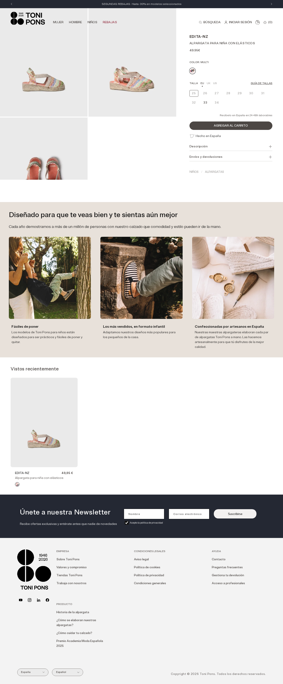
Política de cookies (147, 567)
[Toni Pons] (28, 18)
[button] (210, 22)
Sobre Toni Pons (68, 559)
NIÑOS (194, 172)
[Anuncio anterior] (11, 4)
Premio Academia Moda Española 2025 (79, 643)
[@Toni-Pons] (20, 600)
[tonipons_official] (29, 600)
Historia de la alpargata (72, 612)
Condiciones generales (150, 583)
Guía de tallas (261, 83)
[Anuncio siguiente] (271, 4)
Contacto (219, 559)
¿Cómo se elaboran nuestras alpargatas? (76, 622)
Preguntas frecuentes (227, 567)
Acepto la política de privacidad (146, 522)
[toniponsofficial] (47, 600)
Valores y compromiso (71, 567)
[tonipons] (38, 600)
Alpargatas (214, 172)
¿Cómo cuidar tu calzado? (74, 633)
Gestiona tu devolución (228, 575)
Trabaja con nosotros (71, 583)
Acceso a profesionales (228, 583)
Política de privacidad (149, 575)
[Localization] (257, 22)
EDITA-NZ (22, 473)
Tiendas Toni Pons (69, 575)
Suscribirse (235, 514)
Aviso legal (141, 559)
